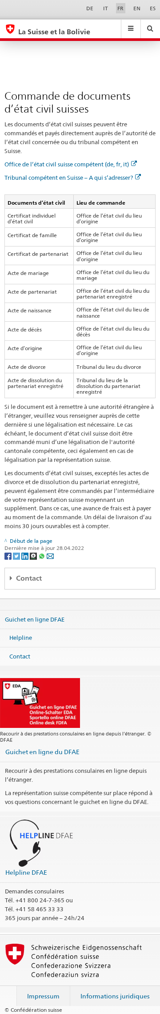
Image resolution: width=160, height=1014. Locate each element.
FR (120, 8)
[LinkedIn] (25, 555)
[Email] (50, 555)
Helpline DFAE (26, 872)
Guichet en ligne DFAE (34, 618)
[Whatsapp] (42, 555)
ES (153, 8)
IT (105, 8)
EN (136, 8)
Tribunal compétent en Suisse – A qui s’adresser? (68, 177)
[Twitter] (17, 555)
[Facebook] (8, 555)
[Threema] (34, 555)
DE (89, 8)
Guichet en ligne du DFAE (42, 751)
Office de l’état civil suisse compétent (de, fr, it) (66, 164)
